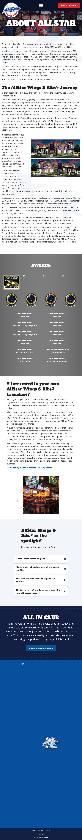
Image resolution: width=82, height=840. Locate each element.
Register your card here (41, 648)
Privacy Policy (41, 834)
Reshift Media (43, 837)
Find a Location (68, 5)
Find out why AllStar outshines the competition (29, 467)
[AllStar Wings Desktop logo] (11, 10)
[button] (40, 5)
